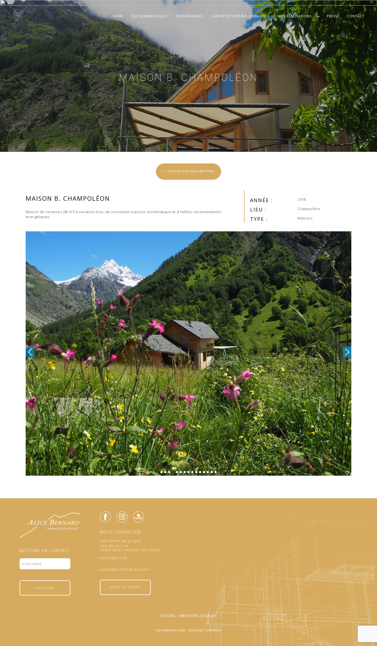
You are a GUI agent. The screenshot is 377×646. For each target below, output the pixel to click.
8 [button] (188, 472)
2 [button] (165, 472)
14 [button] (211, 472)
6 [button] (180, 472)
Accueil (168, 615)
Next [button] (347, 352)
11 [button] (200, 472)
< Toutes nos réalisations (188, 171)
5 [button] (177, 472)
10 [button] (196, 472)
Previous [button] (30, 352)
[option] (188, 353)
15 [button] (215, 472)
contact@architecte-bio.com (124, 569)
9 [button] (192, 472)
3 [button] (169, 472)
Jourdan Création (205, 630)
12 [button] (204, 472)
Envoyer (45, 588)
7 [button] (184, 472)
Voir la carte (125, 587)
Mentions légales (198, 615)
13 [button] (207, 472)
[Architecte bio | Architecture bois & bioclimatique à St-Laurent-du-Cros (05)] (188, 21)
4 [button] (173, 472)
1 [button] (161, 472)
